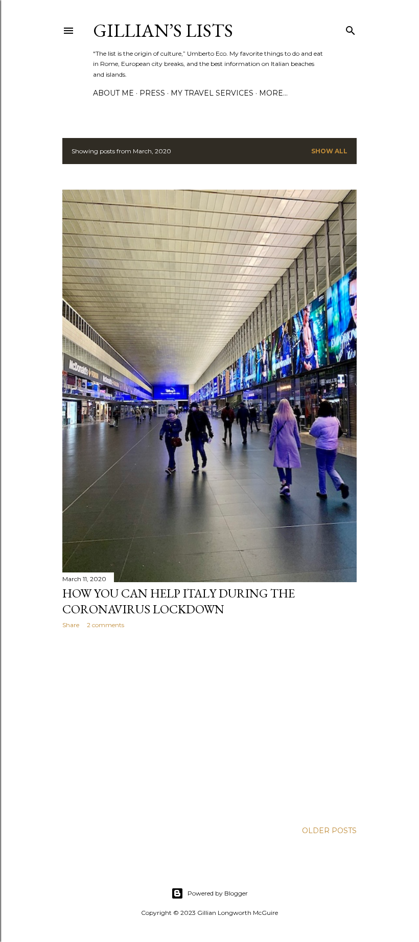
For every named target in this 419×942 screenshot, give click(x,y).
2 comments (105, 625)
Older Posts (329, 830)
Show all (329, 151)
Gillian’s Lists (163, 30)
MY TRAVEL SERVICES (212, 93)
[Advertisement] (209, 725)
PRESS (152, 93)
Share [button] (70, 625)
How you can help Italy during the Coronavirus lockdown (178, 601)
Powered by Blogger (218, 893)
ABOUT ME (113, 93)
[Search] (350, 28)
